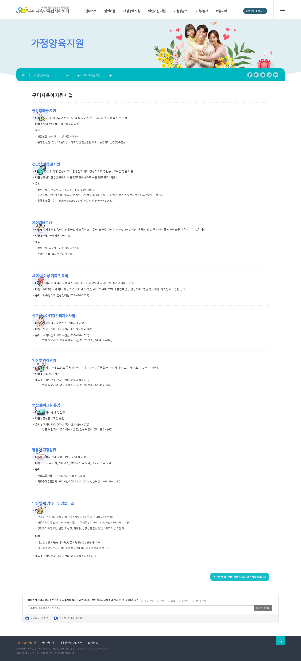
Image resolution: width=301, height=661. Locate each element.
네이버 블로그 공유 (263, 75)
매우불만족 (200, 600)
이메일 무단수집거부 (71, 642)
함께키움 (109, 11)
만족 (162, 600)
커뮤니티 (221, 11)
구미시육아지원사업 (89, 75)
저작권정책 (48, 642)
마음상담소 (180, 11)
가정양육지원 (131, 11)
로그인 (261, 11)
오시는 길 (93, 642)
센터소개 (90, 11)
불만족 (185, 600)
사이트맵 (282, 10)
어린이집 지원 (156, 11)
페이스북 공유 (250, 75)
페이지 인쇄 (276, 75)
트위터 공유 (256, 75)
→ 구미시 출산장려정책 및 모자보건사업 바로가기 (240, 577)
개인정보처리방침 (26, 642)
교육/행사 (201, 11)
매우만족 (148, 600)
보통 (173, 600)
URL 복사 (269, 75)
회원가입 (249, 11)
